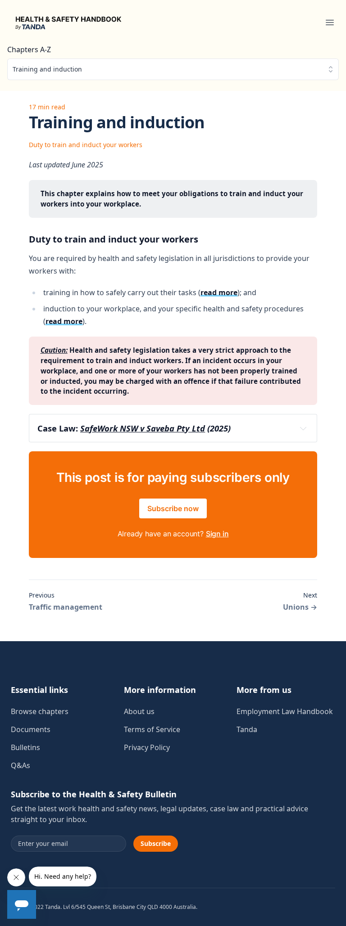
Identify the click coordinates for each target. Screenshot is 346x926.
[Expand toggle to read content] (303, 428)
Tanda (247, 729)
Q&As (20, 765)
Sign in (217, 533)
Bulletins (25, 747)
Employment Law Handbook (285, 711)
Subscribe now (173, 508)
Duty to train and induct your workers (85, 144)
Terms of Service (152, 729)
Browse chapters (39, 711)
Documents (30, 729)
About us (139, 711)
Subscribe (156, 843)
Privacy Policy (147, 747)
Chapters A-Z (29, 49)
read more (218, 292)
